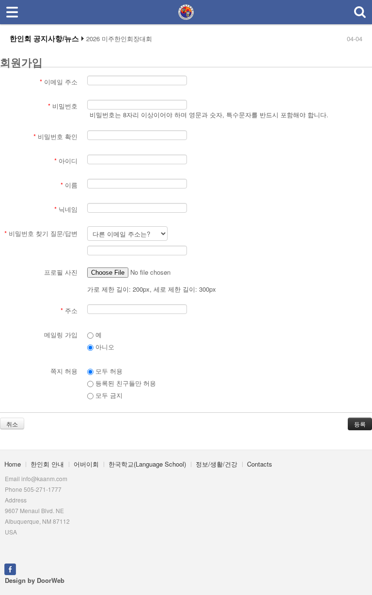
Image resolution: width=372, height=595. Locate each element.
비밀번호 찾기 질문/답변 (41, 233)
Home (12, 464)
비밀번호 (63, 105)
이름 (69, 184)
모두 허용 (108, 371)
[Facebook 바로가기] (10, 568)
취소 (12, 424)
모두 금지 (108, 395)
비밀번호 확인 (55, 136)
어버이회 (86, 464)
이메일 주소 (59, 81)
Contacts (259, 464)
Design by (34, 580)
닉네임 (66, 209)
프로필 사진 (61, 272)
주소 (69, 310)
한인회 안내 (47, 464)
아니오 (103, 346)
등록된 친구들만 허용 (124, 383)
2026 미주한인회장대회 (119, 38)
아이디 (66, 160)
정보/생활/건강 (216, 464)
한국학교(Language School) (147, 464)
